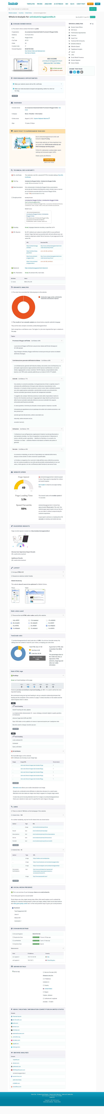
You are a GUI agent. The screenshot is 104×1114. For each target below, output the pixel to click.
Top (92, 23)
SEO (66, 4)
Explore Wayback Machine (41, 118)
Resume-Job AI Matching (55, 1094)
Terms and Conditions (48, 1101)
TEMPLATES (31, 4)
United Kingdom (51, 960)
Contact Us (52, 1097)
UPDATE (93, 16)
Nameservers (14, 948)
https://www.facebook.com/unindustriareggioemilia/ (46, 862)
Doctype (17, 572)
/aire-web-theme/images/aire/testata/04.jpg (32, 775)
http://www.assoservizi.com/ (40, 876)
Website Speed (75, 46)
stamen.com (16, 1063)
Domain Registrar (75, 60)
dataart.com (16, 1026)
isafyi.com (15, 1023)
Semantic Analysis (76, 43)
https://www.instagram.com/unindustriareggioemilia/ (46, 865)
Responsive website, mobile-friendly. (22, 576)
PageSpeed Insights (76, 49)
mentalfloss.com (17, 1086)
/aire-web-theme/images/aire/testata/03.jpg (32, 772)
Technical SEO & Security (78, 41)
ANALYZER (48, 4)
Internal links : (16, 815)
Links (72, 55)
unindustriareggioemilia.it (52, 61)
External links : (16, 850)
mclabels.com (16, 1083)
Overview (73, 35)
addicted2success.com (18, 1033)
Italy (48, 956)
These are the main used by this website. (28, 615)
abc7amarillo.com (17, 1019)
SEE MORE (14, 95)
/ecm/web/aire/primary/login (40, 830)
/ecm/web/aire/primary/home (40, 827)
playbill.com (16, 1043)
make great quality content (20, 903)
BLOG (72, 4)
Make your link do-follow (52, 63)
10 (28, 687)
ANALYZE (93, 9)
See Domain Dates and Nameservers (35, 51)
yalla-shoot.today (17, 1079)
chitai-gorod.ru (16, 1047)
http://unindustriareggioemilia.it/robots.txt (36, 268)
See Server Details (30, 53)
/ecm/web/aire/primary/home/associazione (44, 834)
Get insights (42, 484)
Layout (73, 52)
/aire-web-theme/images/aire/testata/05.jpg (32, 779)
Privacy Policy (57, 1101)
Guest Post (74, 38)
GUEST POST (81, 4)
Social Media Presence (77, 57)
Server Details (75, 63)
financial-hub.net (17, 1016)
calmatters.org (16, 1036)
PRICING (39, 4)
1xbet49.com (16, 1059)
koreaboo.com (16, 1040)
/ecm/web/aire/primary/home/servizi (42, 837)
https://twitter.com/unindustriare (41, 858)
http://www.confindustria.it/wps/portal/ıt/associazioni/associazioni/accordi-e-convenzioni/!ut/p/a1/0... (43, 871)
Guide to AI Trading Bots (67, 1094)
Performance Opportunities (78, 32)
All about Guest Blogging (42, 1094)
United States (48, 988)
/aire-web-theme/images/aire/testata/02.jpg (32, 768)
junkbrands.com (17, 1066)
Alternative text (17, 787)
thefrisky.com (16, 1030)
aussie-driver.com (17, 1076)
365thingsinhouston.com (19, 1070)
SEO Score (74, 30)
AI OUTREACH (58, 4)
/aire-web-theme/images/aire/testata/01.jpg (32, 765)
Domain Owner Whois (77, 27)
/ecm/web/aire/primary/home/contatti (42, 841)
